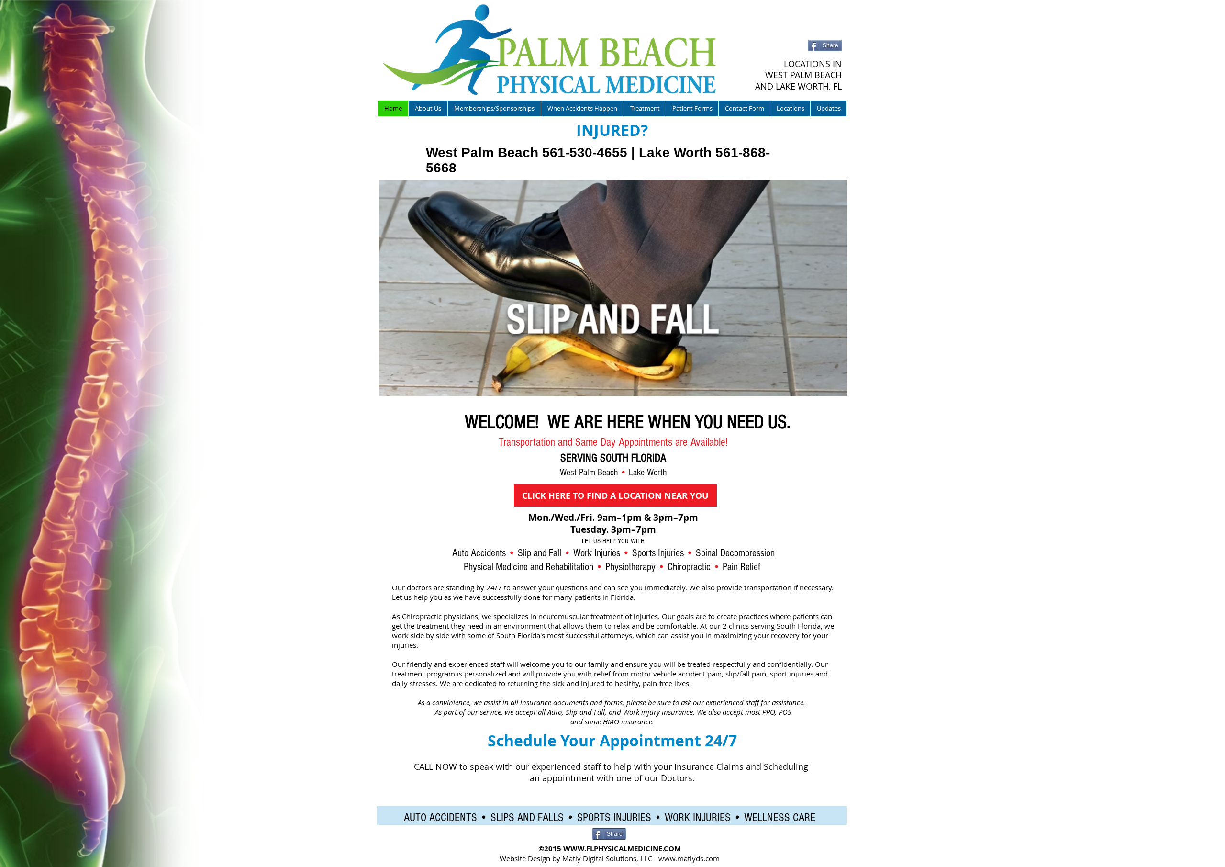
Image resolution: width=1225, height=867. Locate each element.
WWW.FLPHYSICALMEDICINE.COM (622, 849)
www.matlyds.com (689, 858)
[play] (827, 387)
